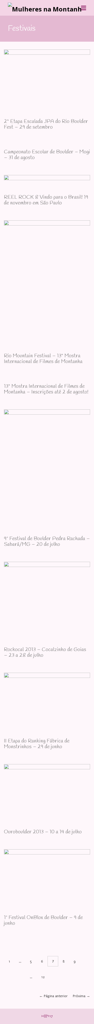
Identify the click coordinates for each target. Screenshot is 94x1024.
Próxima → (81, 996)
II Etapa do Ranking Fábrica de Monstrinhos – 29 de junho (36, 744)
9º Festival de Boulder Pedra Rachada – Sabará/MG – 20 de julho (47, 541)
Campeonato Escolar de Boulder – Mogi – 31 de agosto (47, 154)
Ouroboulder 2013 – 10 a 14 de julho (43, 831)
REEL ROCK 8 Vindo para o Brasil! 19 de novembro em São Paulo (46, 200)
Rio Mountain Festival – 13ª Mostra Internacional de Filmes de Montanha (43, 358)
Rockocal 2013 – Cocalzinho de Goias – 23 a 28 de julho (45, 652)
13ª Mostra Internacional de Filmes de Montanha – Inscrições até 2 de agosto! (46, 389)
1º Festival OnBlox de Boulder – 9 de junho (43, 920)
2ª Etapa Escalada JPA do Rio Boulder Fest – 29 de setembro (46, 124)
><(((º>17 (47, 1016)
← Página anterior (53, 996)
